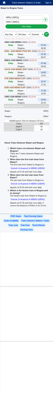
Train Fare (25, 225)
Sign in (48, 2)
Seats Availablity (11, 220)
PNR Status (16, 216)
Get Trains (26, 26)
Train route (13, 225)
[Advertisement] (26, 259)
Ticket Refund (38, 225)
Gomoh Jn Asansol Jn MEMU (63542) (28, 168)
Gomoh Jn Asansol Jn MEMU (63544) (28, 184)
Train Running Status (33, 216)
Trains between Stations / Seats (35, 220)
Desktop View (26, 229)
